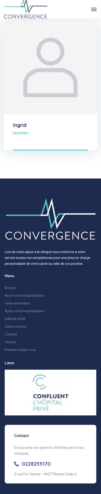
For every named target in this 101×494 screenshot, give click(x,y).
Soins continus (15, 326)
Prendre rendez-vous (20, 350)
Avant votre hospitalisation (24, 295)
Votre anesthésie (17, 303)
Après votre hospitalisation (24, 311)
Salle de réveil (15, 319)
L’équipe (11, 334)
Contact (10, 342)
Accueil (10, 288)
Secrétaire (20, 133)
